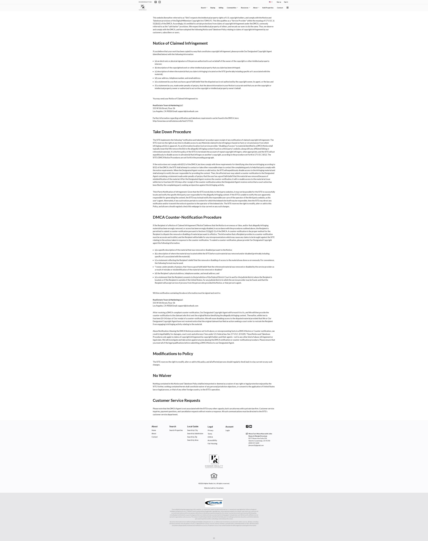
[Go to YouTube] (160, 2)
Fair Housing (212, 444)
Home (154, 430)
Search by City (192, 430)
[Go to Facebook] (156, 2)
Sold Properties (267, 8)
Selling (221, 8)
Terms (210, 434)
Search (203, 8)
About (255, 8)
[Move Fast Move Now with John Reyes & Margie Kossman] (214, 461)
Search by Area (192, 440)
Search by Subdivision (195, 433)
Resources (244, 8)
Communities (231, 8)
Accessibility (212, 440)
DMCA (210, 437)
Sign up (279, 2)
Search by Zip (192, 437)
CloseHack (219, 488)
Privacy (210, 430)
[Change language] (271, 2)
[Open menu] (287, 7)
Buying (212, 8)
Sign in (286, 2)
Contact (280, 8)
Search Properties (176, 430)
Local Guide (192, 426)
